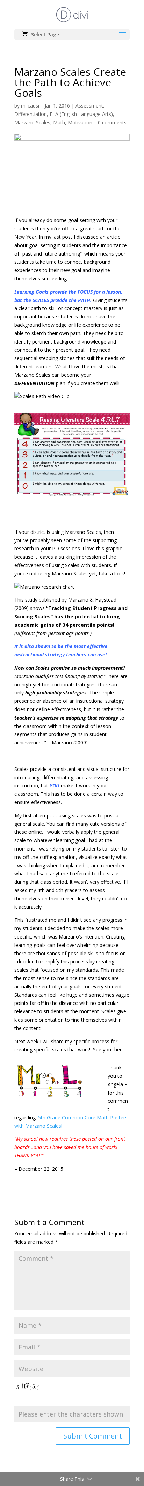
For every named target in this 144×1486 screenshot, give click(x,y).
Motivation (80, 122)
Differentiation (30, 114)
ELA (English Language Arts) (81, 114)
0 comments (112, 122)
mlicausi (30, 105)
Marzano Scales (32, 122)
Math (59, 122)
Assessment (89, 105)
